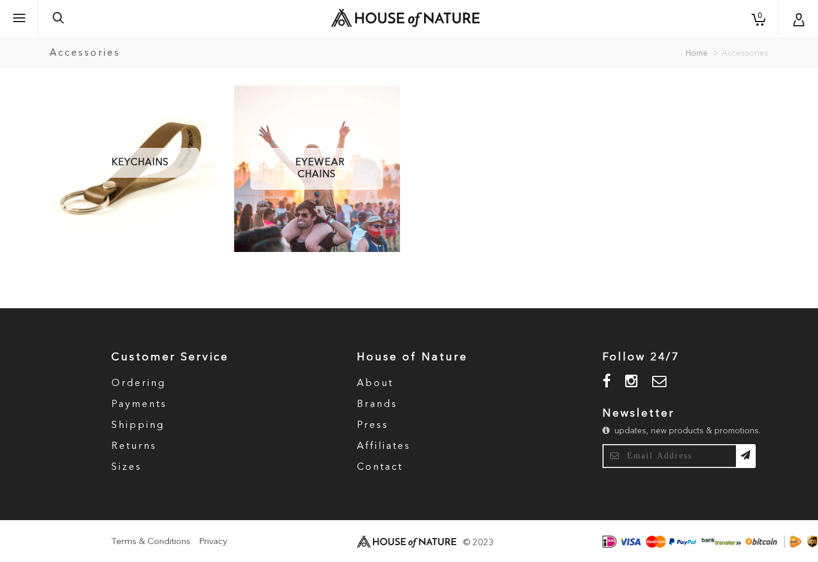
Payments (139, 404)
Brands (377, 404)
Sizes (126, 467)
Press (373, 425)
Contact (380, 467)
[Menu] (19, 18)
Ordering (138, 383)
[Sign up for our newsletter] (746, 456)
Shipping (138, 425)
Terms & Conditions (150, 541)
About (375, 383)
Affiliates (384, 446)
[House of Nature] (405, 18)
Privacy (213, 541)
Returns (134, 446)
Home (697, 53)
